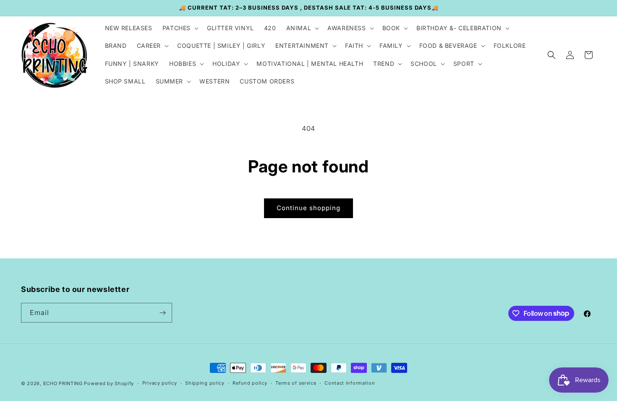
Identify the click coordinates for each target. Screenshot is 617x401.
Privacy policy (159, 383)
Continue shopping (308, 208)
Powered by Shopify (109, 383)
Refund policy (250, 383)
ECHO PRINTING (63, 383)
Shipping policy (205, 383)
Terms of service (295, 383)
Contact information (349, 383)
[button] (179, 28)
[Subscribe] (162, 313)
